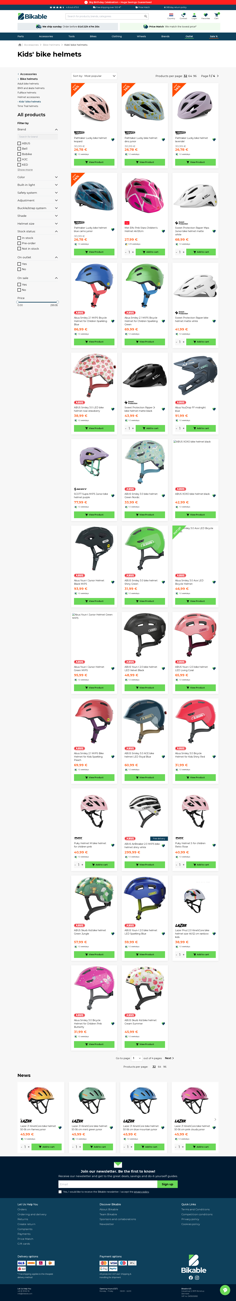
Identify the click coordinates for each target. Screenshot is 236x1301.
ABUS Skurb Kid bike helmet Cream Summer (141, 1022)
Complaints (24, 1229)
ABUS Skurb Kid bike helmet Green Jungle (90, 932)
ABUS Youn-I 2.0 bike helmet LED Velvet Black (141, 668)
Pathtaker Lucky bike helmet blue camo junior (90, 229)
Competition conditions (196, 1214)
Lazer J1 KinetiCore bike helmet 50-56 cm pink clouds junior (192, 1128)
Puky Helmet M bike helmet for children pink (90, 845)
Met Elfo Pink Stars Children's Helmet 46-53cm (141, 229)
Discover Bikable (110, 1204)
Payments (23, 1233)
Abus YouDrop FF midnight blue (190, 409)
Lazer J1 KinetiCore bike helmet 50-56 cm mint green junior (89, 1128)
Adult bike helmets (28, 83)
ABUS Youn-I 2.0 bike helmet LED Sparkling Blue (141, 932)
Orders (21, 1209)
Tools (71, 36)
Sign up (167, 1184)
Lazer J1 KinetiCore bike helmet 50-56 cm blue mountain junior (141, 1128)
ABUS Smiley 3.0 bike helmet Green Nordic (141, 496)
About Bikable (109, 1209)
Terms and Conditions (195, 1209)
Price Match (25, 1238)
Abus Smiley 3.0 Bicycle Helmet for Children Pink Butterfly (88, 1023)
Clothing (117, 36)
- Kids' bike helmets (29, 101)
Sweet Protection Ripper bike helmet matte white (191, 319)
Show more (25, 169)
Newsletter (107, 1224)
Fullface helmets (26, 92)
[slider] (17, 302)
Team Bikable (108, 1214)
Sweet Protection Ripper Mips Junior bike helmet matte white (192, 231)
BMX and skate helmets (30, 88)
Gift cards (23, 1243)
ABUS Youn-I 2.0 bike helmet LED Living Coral (191, 668)
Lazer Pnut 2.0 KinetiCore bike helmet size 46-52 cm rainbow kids (192, 934)
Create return (26, 1224)
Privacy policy (190, 1219)
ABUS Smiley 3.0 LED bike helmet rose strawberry (89, 409)
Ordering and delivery (31, 1214)
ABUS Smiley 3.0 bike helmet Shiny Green (141, 582)
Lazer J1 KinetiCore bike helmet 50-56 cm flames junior (38, 1128)
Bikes (93, 36)
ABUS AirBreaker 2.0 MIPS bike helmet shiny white (142, 845)
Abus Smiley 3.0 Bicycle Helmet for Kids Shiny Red (190, 755)
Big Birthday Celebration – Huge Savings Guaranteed (120, 2)
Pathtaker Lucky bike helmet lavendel (191, 140)
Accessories (46, 36)
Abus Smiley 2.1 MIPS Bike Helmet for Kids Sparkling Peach (89, 757)
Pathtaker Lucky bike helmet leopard (90, 140)
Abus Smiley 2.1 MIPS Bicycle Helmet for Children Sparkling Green (141, 321)
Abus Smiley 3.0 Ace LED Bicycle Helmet (189, 582)
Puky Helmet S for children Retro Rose (190, 845)
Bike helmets (29, 78)
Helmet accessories (28, 97)
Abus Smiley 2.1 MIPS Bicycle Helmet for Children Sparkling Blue (90, 321)
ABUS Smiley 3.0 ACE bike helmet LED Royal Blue (139, 755)
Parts (20, 36)
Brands (165, 36)
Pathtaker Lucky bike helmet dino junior (141, 140)
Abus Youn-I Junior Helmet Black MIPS (89, 582)
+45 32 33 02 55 (23, 1291)
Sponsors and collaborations (118, 1219)
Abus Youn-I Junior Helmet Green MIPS (89, 668)
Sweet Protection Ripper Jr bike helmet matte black (140, 409)
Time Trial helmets (27, 106)
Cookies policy (190, 1224)
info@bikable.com (24, 1294)
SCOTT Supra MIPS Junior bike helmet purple (91, 496)
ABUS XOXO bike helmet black (192, 494)
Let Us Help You (27, 1204)
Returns (22, 1219)
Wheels (141, 36)
